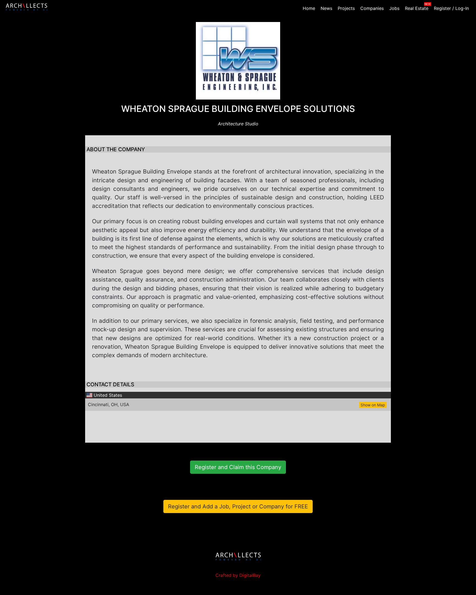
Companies (372, 8)
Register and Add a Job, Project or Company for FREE (238, 506)
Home (309, 8)
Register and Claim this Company (238, 467)
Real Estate (416, 8)
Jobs (394, 8)
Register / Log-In (451, 8)
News (326, 8)
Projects (346, 8)
